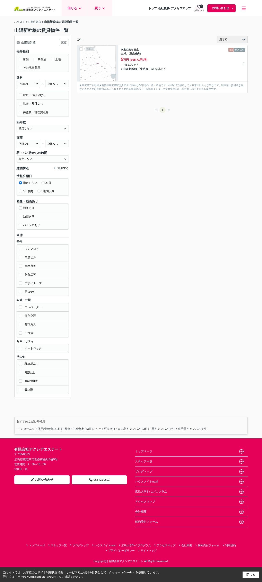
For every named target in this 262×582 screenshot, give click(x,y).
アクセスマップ (181, 8)
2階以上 (30, 372)
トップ (152, 8)
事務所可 (30, 266)
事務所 (42, 59)
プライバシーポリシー (121, 550)
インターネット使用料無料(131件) (40, 428)
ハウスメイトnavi (146, 481)
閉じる (250, 574)
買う (98, 8)
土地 (58, 59)
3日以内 (28, 191)
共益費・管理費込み (36, 112)
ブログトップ (143, 471)
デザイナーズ (33, 283)
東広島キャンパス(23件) (133, 428)
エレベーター (33, 307)
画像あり (28, 207)
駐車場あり (32, 363)
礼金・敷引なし (33, 103)
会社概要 (164, 8)
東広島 (144, 69)
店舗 (26, 59)
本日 (48, 182)
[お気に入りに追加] (113, 76)
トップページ (143, 451)
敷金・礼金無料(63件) (78, 428)
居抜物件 (30, 291)
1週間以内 (47, 191)
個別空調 (30, 315)
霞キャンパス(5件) (163, 428)
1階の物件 (31, 381)
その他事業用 (31, 67)
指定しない (30, 182)
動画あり (28, 216)
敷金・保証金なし (34, 95)
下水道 (29, 333)
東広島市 (128, 49)
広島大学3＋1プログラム (151, 491)
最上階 (29, 389)
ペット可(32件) (105, 428)
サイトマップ (149, 550)
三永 (136, 49)
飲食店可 (30, 274)
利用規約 (230, 545)
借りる (72, 8)
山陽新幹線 (130, 69)
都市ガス (30, 324)
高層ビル (30, 257)
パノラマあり (31, 225)
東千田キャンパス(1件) (192, 428)
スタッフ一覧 (143, 461)
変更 (64, 42)
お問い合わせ (220, 8)
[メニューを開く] (244, 8)
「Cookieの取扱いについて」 (42, 576)
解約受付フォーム (146, 521)
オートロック (33, 348)
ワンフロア (32, 248)
